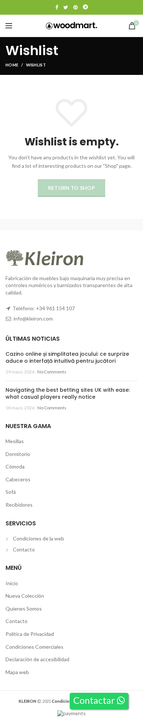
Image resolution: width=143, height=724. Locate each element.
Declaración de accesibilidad (37, 659)
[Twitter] (66, 7)
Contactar (95, 700)
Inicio (12, 583)
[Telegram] (85, 7)
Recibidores (19, 505)
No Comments (51, 371)
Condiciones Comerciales (34, 647)
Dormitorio (18, 454)
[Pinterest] (75, 7)
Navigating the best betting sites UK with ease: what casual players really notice (68, 393)
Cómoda (15, 466)
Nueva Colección (25, 596)
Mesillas (15, 441)
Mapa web (17, 672)
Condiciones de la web (38, 538)
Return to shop (71, 188)
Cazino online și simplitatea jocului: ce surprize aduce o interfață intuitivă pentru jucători (67, 357)
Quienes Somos (24, 608)
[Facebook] (57, 7)
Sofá (11, 492)
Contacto (24, 549)
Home (12, 64)
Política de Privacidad (30, 634)
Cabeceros (18, 479)
